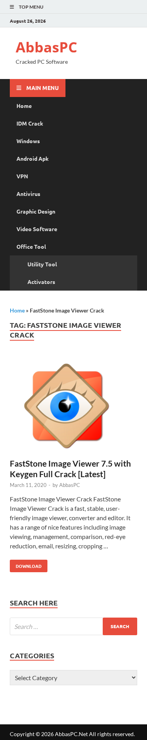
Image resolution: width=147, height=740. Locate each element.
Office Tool (31, 246)
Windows (28, 140)
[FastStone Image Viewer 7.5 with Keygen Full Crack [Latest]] (73, 407)
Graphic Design (35, 211)
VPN (22, 176)
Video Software (36, 228)
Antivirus (28, 193)
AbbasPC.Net (71, 734)
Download (26, 564)
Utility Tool (42, 264)
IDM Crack (29, 123)
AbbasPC (46, 47)
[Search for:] (73, 626)
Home (24, 105)
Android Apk (32, 158)
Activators (41, 281)
